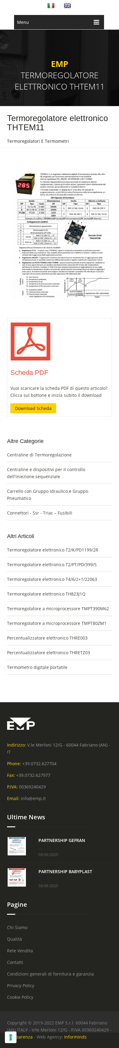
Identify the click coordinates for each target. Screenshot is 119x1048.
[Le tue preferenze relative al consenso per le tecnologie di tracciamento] (10, 1037)
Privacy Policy (20, 985)
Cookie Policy (20, 997)
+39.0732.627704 (39, 763)
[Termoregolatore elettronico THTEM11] (30, 360)
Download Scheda (33, 408)
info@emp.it (33, 798)
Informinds (75, 1037)
